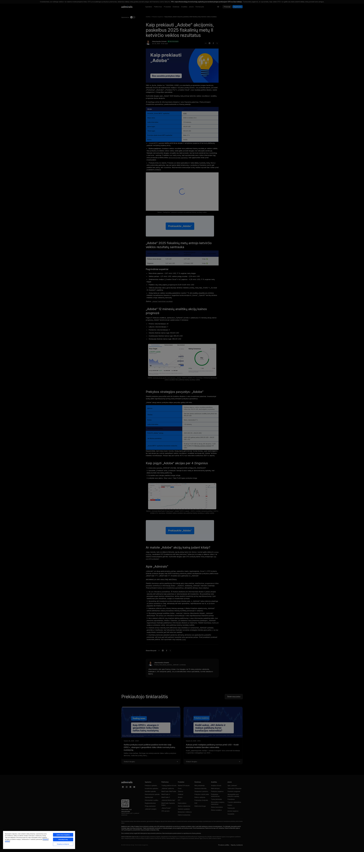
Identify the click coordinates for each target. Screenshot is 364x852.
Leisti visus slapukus (63, 835)
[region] (39, 840)
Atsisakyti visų (63, 839)
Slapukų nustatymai (63, 844)
